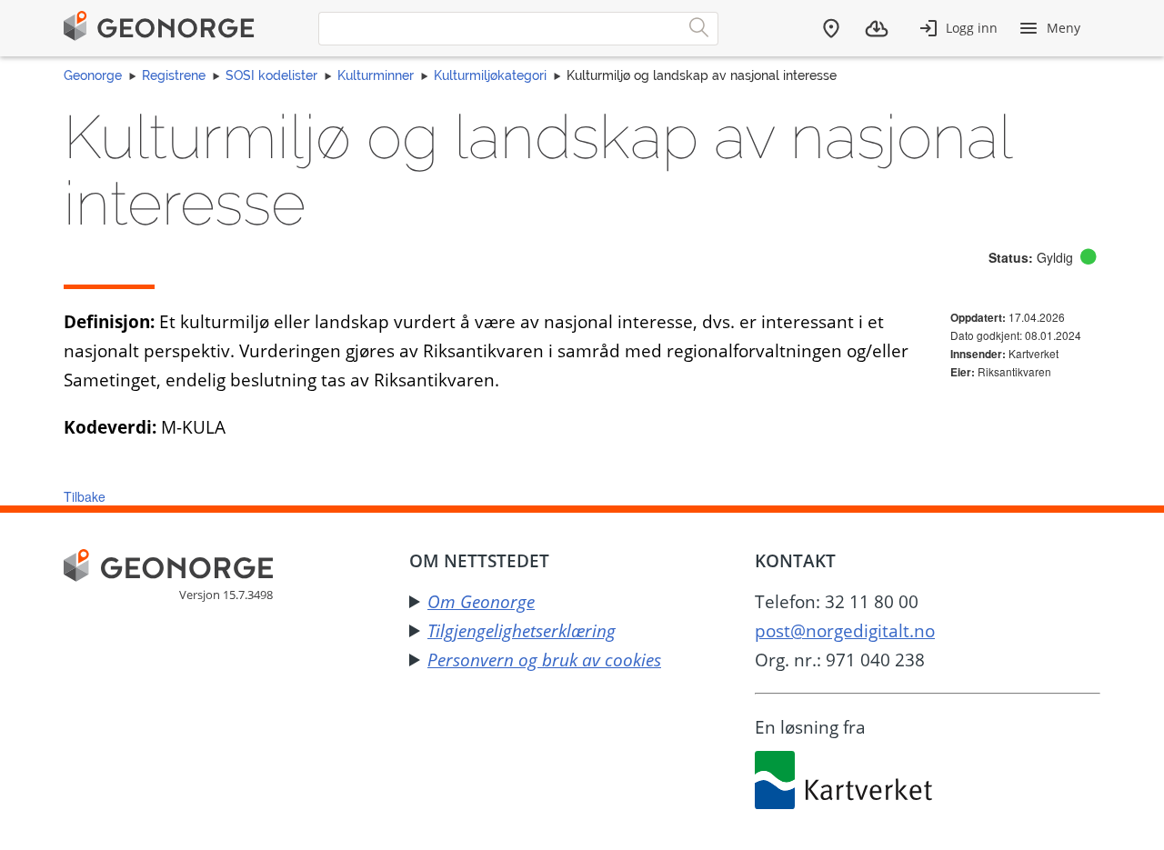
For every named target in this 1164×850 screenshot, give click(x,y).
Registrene (174, 75)
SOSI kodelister (271, 75)
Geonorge (93, 75)
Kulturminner (375, 75)
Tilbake (84, 496)
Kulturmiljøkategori (490, 75)
